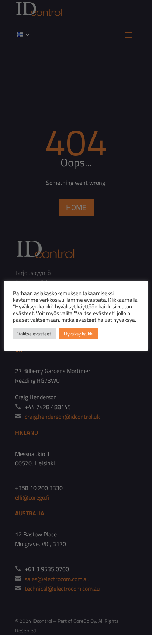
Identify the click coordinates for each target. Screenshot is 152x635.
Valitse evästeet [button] (34, 333)
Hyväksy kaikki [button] (78, 333)
